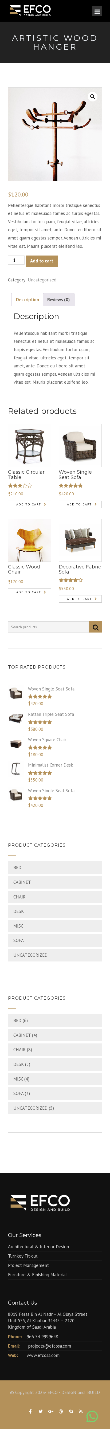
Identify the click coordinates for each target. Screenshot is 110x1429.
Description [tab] (27, 300)
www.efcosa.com (43, 1355)
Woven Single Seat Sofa (75, 474)
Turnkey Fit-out (23, 1256)
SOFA (18, 940)
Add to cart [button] (28, 504)
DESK (18, 911)
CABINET (22, 882)
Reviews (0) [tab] (58, 300)
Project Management (28, 1265)
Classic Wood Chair (24, 569)
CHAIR (19, 897)
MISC (18, 926)
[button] (92, 96)
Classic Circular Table (26, 474)
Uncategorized (42, 280)
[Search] (95, 627)
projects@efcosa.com (49, 1346)
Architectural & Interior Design (38, 1247)
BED (17, 867)
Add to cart (41, 261)
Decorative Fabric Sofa (80, 569)
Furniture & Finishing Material (37, 1275)
